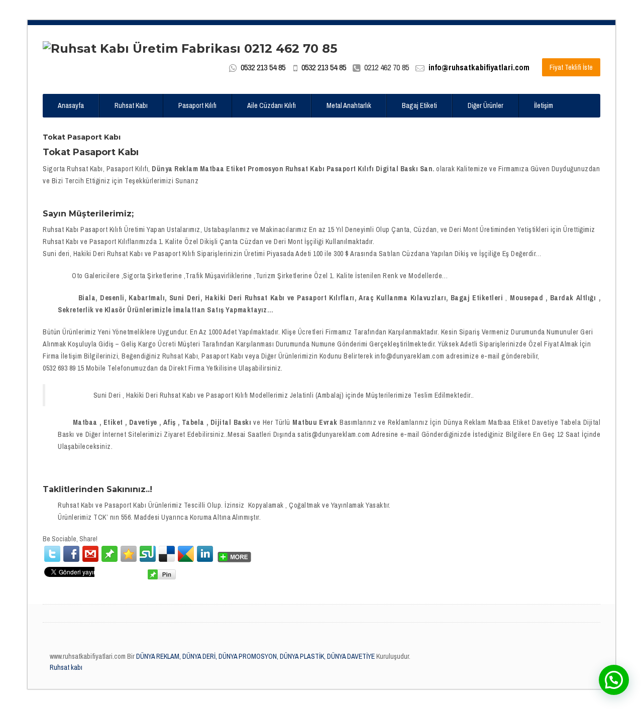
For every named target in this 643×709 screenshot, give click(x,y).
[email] (90, 554)
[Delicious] (167, 554)
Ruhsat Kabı (131, 105)
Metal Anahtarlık (349, 105)
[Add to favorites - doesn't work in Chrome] (129, 554)
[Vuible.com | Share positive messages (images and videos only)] (109, 553)
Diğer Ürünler (485, 105)
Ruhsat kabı (66, 667)
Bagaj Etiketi (419, 105)
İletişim (543, 105)
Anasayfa (71, 105)
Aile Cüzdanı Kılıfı (271, 105)
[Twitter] (52, 554)
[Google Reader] (186, 554)
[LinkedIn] (205, 554)
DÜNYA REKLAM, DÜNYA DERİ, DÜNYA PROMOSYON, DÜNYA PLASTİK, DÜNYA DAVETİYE (255, 656)
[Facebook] (71, 554)
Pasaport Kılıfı (197, 105)
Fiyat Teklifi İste (571, 67)
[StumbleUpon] (148, 554)
